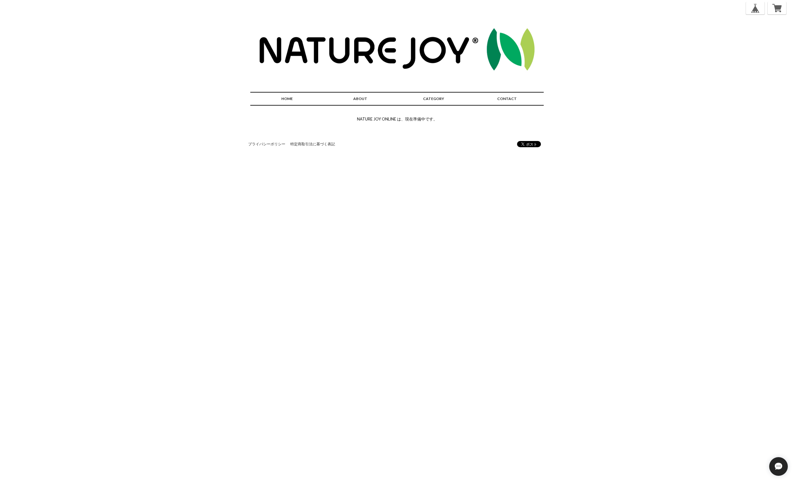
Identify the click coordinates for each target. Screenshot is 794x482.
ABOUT (360, 98)
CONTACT (507, 98)
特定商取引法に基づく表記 (312, 144)
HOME (287, 98)
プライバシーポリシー (266, 144)
